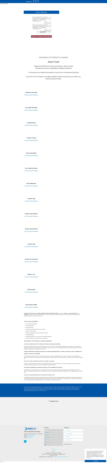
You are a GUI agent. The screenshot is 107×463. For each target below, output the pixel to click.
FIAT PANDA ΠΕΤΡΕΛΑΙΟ (31, 107)
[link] (59, 456)
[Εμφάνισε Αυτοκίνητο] (53, 83)
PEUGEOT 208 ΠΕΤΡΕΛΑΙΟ (31, 229)
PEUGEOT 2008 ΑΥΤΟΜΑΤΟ (31, 199)
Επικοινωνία (47, 442)
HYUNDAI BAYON (31, 122)
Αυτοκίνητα (47, 432)
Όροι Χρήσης (68, 430)
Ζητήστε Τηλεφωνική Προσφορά (41, 36)
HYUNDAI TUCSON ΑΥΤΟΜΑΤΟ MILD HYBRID (31, 138)
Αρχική (46, 430)
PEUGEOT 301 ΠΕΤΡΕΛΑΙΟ (31, 259)
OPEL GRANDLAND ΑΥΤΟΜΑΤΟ (31, 184)
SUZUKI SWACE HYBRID (31, 304)
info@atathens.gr (29, 437)
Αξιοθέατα (68, 436)
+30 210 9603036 (31, 435)
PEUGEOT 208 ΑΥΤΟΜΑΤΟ (31, 213)
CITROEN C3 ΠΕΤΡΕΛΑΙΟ (31, 92)
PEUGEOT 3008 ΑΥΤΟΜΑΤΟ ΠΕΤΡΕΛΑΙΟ (31, 244)
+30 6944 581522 (28, 1)
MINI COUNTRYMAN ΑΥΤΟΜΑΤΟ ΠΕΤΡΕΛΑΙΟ (31, 153)
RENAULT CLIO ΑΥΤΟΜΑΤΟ (31, 275)
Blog (45, 439)
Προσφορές (47, 437)
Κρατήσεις (46, 435)
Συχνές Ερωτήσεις (69, 433)
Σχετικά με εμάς (69, 439)
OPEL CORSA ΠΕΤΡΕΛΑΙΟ (31, 168)
